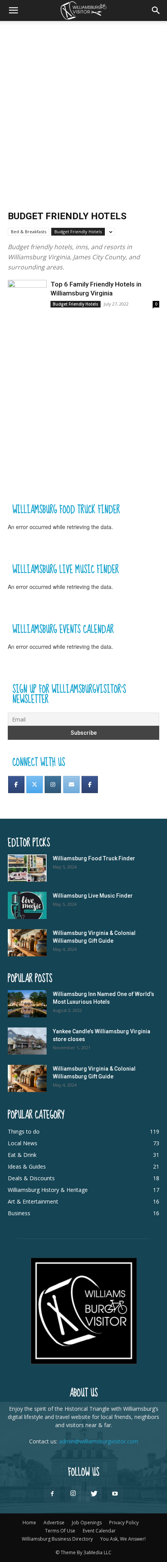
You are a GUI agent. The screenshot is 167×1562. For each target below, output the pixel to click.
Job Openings (87, 1522)
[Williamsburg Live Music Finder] (27, 905)
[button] (13, 10)
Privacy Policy (124, 1522)
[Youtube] (115, 1494)
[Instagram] (53, 784)
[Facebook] (16, 784)
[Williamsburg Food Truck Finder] (27, 868)
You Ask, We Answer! (123, 1539)
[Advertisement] (83, 108)
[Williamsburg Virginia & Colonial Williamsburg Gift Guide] (27, 942)
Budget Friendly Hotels (78, 231)
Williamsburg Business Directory (57, 1539)
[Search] (156, 10)
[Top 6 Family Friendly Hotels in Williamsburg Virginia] (27, 294)
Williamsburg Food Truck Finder (94, 858)
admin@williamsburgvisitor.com (98, 1441)
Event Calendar (99, 1530)
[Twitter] (34, 784)
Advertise (53, 1522)
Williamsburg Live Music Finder (93, 896)
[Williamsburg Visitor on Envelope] (71, 784)
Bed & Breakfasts (28, 231)
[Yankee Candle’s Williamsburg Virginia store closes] (27, 1041)
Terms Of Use (60, 1530)
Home (29, 1522)
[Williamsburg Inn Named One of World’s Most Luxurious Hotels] (27, 1003)
